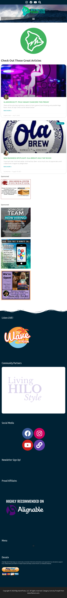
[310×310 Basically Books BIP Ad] (16, 300)
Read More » (8, 110)
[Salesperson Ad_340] (16, 237)
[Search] (39, 2)
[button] (34, 19)
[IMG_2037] (16, 268)
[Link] (39, 445)
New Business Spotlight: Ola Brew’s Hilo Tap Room (27, 158)
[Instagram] (26, 2)
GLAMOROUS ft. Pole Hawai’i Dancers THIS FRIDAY (26, 102)
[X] (16, 198)
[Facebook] (31, 2)
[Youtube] (35, 2)
